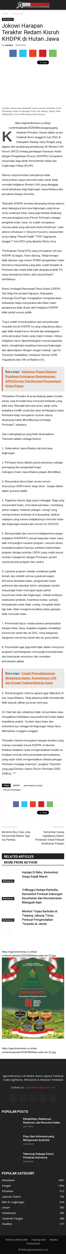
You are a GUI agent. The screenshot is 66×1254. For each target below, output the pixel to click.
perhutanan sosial (33, 785)
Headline (7, 1224)
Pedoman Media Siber (16, 1239)
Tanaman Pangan (12, 1218)
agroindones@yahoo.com (40, 1087)
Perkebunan (9, 1213)
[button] (61, 5)
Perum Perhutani (12, 789)
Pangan (6, 1185)
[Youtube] (52, 1097)
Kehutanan (8, 19)
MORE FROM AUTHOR (20, 862)
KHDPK (16, 785)
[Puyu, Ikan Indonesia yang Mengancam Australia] (11, 1141)
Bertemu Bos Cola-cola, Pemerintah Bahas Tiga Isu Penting (16, 835)
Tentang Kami (33, 1243)
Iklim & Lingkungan (13, 1202)
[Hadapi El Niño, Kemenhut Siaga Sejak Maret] (11, 876)
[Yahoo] (43, 1097)
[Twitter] (33, 1097)
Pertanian (7, 1191)
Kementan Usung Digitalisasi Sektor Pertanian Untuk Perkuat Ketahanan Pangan (49, 837)
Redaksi (54, 1239)
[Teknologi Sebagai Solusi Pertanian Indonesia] (11, 1158)
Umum (6, 1207)
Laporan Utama (11, 1196)
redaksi (9, 45)
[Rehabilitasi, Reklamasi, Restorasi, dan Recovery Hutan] (11, 1123)
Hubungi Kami (39, 1239)
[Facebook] (13, 1097)
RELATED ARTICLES (19, 856)
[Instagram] (23, 1097)
